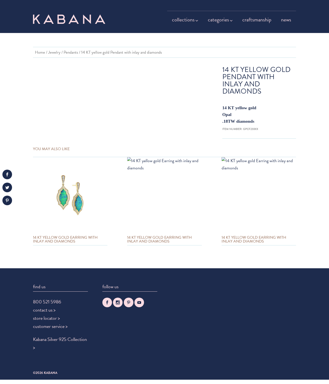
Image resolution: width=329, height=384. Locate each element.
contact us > (44, 310)
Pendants (71, 52)
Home (40, 52)
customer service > (50, 326)
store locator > (46, 318)
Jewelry (54, 52)
